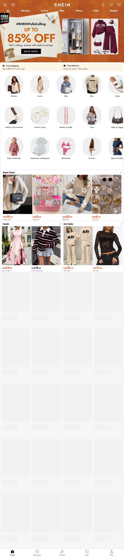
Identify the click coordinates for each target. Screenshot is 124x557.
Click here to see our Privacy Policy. (66, 529)
